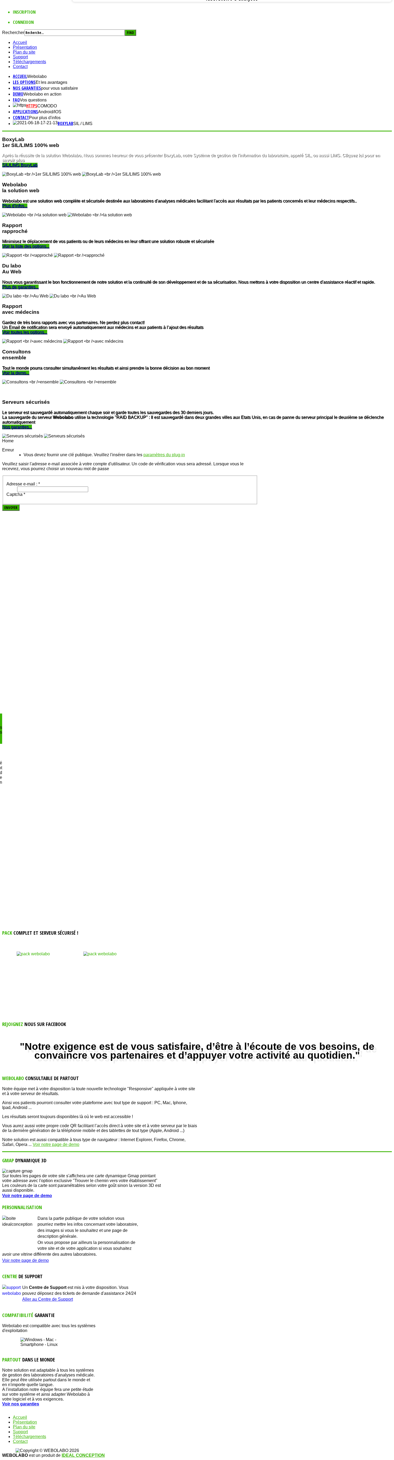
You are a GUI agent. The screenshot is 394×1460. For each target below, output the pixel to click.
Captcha (15, 494)
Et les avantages (51, 82)
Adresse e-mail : (23, 484)
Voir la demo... (15, 373)
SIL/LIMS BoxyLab (20, 165)
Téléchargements (29, 61)
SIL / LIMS (82, 123)
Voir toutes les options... (24, 332)
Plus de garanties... (20, 287)
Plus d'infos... (14, 205)
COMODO (47, 106)
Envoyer (10, 507)
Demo (18, 94)
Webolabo (37, 76)
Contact (20, 66)
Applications (25, 112)
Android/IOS (49, 112)
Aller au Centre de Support (47, 1299)
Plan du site (24, 52)
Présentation (25, 47)
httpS (31, 106)
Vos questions (33, 100)
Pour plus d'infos (45, 117)
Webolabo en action (42, 94)
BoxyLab (65, 123)
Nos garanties (27, 88)
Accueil (20, 42)
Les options (24, 82)
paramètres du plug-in (164, 454)
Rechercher (13, 32)
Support (20, 57)
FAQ (16, 100)
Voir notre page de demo (56, 1144)
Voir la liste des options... (25, 246)
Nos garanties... (17, 427)
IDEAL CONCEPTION (83, 1455)
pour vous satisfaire (59, 88)
